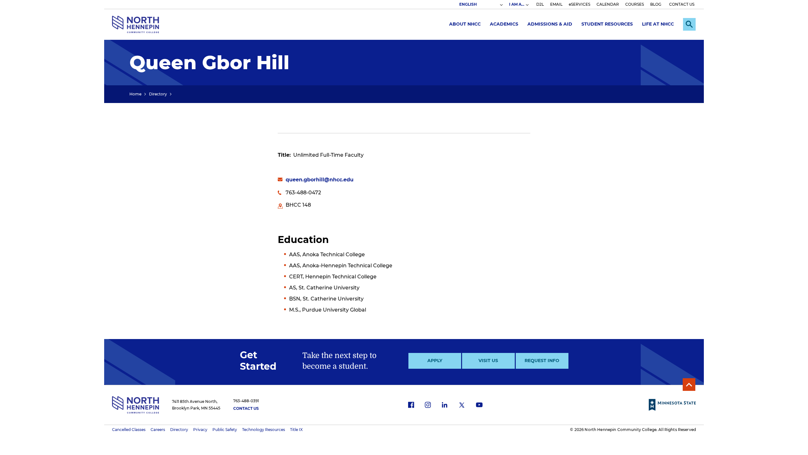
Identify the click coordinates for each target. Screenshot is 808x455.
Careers (158, 429)
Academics (504, 24)
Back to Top (689, 384)
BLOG (655, 4)
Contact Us (246, 408)
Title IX (296, 429)
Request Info (542, 360)
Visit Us (488, 360)
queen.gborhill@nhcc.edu (320, 180)
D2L (540, 4)
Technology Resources (263, 429)
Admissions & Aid (549, 24)
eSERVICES (579, 4)
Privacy (200, 429)
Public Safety (224, 429)
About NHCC (465, 24)
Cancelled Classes (129, 429)
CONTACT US (681, 4)
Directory (158, 94)
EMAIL (556, 4)
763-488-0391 (246, 400)
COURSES (634, 4)
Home (135, 94)
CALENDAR (608, 4)
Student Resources (607, 24)
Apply (434, 360)
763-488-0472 (303, 193)
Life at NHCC (658, 24)
